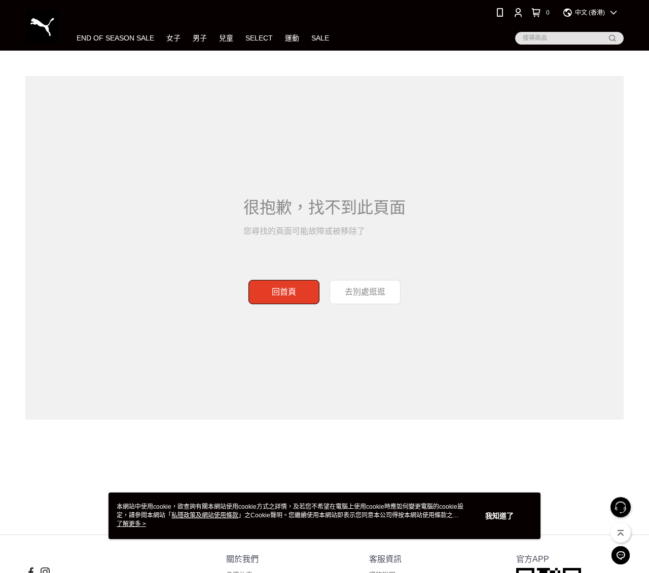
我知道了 (499, 516)
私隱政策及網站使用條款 (204, 515)
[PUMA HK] (41, 26)
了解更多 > (131, 523)
